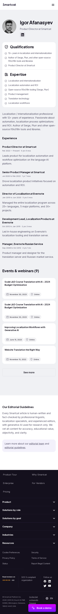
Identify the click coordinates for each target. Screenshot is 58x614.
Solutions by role (11, 510)
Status (5, 564)
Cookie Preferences (11, 552)
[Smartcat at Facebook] (45, 581)
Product (6, 502)
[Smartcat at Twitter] (45, 586)
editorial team (36, 443)
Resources (8, 543)
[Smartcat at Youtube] (49, 586)
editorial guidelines (15, 447)
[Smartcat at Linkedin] (49, 581)
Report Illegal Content (40, 564)
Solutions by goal (11, 518)
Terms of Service (38, 558)
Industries (7, 534)
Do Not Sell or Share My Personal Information (33, 601)
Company (7, 526)
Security (35, 552)
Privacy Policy (8, 558)
